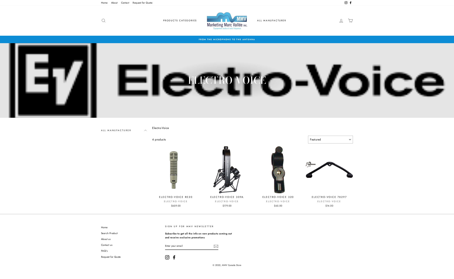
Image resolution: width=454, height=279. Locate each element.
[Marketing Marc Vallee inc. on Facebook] (174, 257)
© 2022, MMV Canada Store (227, 265)
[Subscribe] (216, 246)
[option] (227, 39)
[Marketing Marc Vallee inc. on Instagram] (167, 257)
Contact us (106, 245)
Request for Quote (142, 2)
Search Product (109, 233)
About (114, 2)
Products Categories (180, 20)
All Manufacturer (271, 20)
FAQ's (104, 251)
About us (105, 239)
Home (104, 2)
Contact (125, 2)
